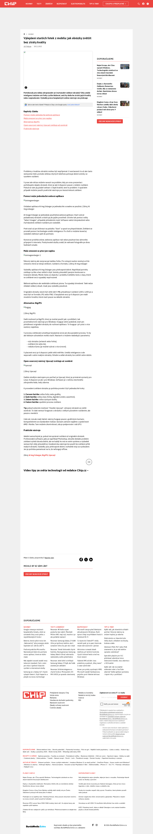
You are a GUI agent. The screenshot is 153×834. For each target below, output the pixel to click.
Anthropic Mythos (44, 764)
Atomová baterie (57, 764)
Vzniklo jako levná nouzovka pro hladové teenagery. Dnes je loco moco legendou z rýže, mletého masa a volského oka (102, 785)
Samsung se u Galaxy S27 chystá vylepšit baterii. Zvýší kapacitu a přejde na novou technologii (36, 674)
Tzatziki (49, 758)
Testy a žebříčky (57, 627)
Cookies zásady (55, 708)
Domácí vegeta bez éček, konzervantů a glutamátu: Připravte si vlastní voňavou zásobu (102, 798)
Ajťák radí (26, 752)
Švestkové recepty (82, 758)
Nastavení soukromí (57, 703)
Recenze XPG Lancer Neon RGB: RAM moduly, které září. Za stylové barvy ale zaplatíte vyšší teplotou (49, 804)
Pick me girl (85, 749)
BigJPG (45, 455)
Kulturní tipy (125, 749)
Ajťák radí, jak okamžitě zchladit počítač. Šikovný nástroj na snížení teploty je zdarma (116, 632)
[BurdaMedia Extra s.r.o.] (34, 695)
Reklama (53, 698)
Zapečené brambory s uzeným (112, 758)
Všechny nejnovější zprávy (36, 574)
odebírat (124, 697)
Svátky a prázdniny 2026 (39, 752)
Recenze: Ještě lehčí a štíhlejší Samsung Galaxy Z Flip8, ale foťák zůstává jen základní (62, 663)
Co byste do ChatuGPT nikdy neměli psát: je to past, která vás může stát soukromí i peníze (89, 643)
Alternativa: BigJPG (32, 122)
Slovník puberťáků (58, 749)
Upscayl (52, 455)
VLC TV (111, 764)
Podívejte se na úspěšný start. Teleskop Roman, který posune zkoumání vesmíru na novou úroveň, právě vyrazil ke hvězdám (49, 798)
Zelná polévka (41, 758)
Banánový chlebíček (87, 756)
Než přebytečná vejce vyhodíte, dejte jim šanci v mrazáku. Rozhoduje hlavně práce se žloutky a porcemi (104, 778)
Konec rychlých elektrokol (60, 762)
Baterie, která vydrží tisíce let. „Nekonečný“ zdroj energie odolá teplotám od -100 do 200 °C (36, 643)
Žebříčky (49, 4)
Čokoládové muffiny (72, 756)
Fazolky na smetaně (58, 756)
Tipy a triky (94, 4)
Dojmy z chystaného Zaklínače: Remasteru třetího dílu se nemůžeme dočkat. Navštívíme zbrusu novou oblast (107, 89)
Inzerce (81, 698)
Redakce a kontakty (85, 693)
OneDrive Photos (102, 762)
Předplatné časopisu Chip (59, 693)
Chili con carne (101, 756)
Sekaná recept (59, 758)
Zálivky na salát (124, 756)
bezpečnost (82, 627)
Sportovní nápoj (112, 756)
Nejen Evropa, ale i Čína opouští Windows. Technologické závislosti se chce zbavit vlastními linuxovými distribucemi (107, 70)
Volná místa (54, 695)
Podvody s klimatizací (123, 764)
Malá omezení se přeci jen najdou (38, 118)
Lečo (73, 758)
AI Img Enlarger (35, 455)
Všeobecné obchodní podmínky (61, 700)
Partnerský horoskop (73, 749)
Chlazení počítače (44, 762)
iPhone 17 (103, 764)
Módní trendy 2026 (55, 752)
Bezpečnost (62, 4)
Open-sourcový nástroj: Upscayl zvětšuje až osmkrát (45, 125)
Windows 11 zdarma (30, 764)
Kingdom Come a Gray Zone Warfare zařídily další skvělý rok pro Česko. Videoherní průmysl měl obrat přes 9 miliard (107, 107)
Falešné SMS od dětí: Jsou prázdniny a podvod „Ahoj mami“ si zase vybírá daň (89, 663)
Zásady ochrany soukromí (59, 705)
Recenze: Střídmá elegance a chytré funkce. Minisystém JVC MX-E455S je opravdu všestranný (62, 671)
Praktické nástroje (31, 129)
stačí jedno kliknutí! (73, 105)
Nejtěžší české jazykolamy (99, 749)
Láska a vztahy (114, 749)
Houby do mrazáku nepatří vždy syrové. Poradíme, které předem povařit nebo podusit (102, 791)
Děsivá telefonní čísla (44, 749)
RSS (79, 700)
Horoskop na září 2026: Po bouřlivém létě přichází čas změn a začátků (102, 803)
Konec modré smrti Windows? (120, 762)
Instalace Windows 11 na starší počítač (83, 762)
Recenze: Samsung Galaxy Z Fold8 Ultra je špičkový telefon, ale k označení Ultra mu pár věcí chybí (63, 643)
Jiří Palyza (27, 46)
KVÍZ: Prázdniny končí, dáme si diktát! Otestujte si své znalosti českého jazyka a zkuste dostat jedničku (102, 808)
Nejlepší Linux (28, 767)
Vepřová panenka (44, 756)
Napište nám (49, 558)
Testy (39, 4)
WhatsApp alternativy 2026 (72, 752)
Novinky (29, 4)
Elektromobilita (78, 4)
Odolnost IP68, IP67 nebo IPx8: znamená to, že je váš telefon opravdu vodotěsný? (115, 649)
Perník (67, 758)
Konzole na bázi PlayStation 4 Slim (76, 764)
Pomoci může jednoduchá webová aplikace (42, 115)
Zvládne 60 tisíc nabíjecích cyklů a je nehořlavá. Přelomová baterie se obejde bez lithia (49, 811)
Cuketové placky (29, 758)
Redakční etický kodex (86, 695)
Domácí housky (95, 758)
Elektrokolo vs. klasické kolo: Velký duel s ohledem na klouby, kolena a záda (116, 640)
